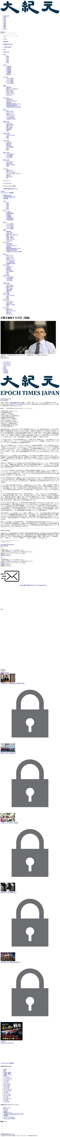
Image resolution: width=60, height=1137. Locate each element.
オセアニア (9, 95)
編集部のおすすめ (8, 44)
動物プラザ (9, 170)
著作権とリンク (8, 1112)
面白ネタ (8, 175)
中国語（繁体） (8, 1074)
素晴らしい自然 (10, 164)
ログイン (8, 555)
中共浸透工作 (9, 218)
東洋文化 (8, 143)
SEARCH (3, 32)
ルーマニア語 (7, 1095)
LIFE (5, 28)
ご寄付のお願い (8, 47)
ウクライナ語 (7, 1094)
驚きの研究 (9, 163)
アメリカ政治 (9, 78)
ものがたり (9, 142)
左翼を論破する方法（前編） (17, 402)
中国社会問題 (9, 213)
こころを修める (10, 117)
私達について (7, 1107)
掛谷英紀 (6, 371)
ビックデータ (7, 362)
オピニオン (6, 97)
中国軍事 (8, 71)
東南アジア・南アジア (12, 88)
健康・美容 (6, 121)
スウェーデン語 (8, 1089)
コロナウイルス (10, 135)
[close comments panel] (1, 547)
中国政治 (8, 66)
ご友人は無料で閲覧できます (27, 585)
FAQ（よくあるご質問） (10, 186)
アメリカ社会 (9, 80)
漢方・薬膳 (9, 127)
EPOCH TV (6, 16)
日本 (5, 54)
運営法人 (6, 1110)
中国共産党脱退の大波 (9, 197)
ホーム (5, 38)
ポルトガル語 (7, 1084)
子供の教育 (9, 155)
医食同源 (8, 129)
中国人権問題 (9, 219)
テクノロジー (9, 161)
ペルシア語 (6, 1101)
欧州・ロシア (9, 90)
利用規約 (6, 1115)
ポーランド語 (7, 1091)
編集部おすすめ (8, 195)
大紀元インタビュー (11, 100)
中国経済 (8, 69)
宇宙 (7, 166)
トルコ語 (6, 1100)
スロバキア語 (7, 1098)
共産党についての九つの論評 (14, 251)
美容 (7, 130)
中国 (5, 23)
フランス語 (6, 1080)
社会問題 (8, 68)
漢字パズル (9, 176)
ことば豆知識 (9, 277)
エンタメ (6, 168)
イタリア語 (6, 1086)
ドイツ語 (6, 1081)
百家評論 (8, 102)
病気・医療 (6, 133)
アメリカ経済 (9, 81)
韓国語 (5, 1075)
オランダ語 (6, 1087)
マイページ (6, 180)
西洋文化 (8, 145)
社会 (5, 20)
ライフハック (9, 112)
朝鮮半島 (8, 87)
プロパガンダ (7, 365)
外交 (7, 60)
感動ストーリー (10, 114)
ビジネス (6, 1109)
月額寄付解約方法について (11, 188)
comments (5, 400)
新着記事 (6, 41)
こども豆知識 (9, 154)
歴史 (7, 148)
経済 (5, 18)
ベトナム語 (6, 1077)
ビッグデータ (7, 363)
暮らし (5, 109)
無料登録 (3, 555)
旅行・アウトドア (11, 172)
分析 (5, 366)
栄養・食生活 (9, 124)
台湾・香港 (9, 233)
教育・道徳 (6, 152)
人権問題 (8, 72)
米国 (5, 25)
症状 (7, 138)
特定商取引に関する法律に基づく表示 (13, 1114)
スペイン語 (6, 1083)
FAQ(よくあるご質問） (10, 1118)
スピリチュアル (10, 115)
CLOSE (2, 191)
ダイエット (9, 123)
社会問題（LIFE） (11, 118)
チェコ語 (6, 1097)
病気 (7, 136)
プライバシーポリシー (9, 1117)
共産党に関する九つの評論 (13, 107)
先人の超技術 (9, 147)
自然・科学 (6, 160)
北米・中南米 (9, 92)
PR (7, 178)
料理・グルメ (9, 111)
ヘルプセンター (8, 183)
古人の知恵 (9, 157)
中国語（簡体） (8, 1072)
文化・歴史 (6, 140)
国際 (5, 26)
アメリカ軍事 (9, 83)
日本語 (5, 1069)
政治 (5, 17)
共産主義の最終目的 (11, 105)
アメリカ (6, 77)
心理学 (5, 369)
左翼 (5, 368)
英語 (5, 1071)
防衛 (5, 22)
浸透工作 (8, 74)
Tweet (44, 585)
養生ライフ (9, 126)
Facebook (41, 585)
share (2, 400)
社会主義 (6, 372)
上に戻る (3, 1041)
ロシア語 (6, 1092)
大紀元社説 (9, 99)
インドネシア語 (8, 1078)
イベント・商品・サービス (13, 173)
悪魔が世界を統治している (13, 103)
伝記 (7, 150)
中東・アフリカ (10, 93)
